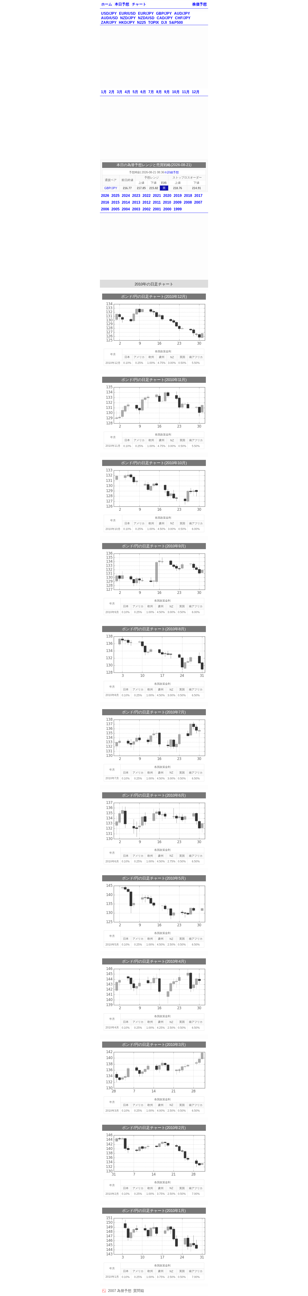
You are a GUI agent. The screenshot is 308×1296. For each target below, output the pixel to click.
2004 (126, 209)
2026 (105, 196)
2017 (198, 196)
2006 (105, 209)
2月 (112, 92)
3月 (119, 92)
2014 (126, 202)
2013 (136, 202)
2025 (115, 196)
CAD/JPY (165, 18)
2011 (157, 202)
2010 (167, 202)
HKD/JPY (127, 22)
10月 (176, 92)
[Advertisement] (154, 56)
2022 (147, 196)
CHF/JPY (183, 18)
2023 (136, 196)
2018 (188, 196)
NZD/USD (146, 18)
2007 (198, 202)
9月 (167, 92)
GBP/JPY (164, 13)
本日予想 (122, 4)
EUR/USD (127, 13)
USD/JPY (109, 13)
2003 (136, 209)
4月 (127, 92)
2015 (115, 202)
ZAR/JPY (109, 22)
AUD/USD (109, 18)
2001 (157, 209)
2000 (167, 209)
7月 (151, 92)
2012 (147, 202)
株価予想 (199, 4)
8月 (159, 92)
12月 (196, 92)
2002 (147, 209)
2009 (177, 202)
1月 (104, 92)
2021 (157, 196)
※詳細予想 (171, 172)
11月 (186, 92)
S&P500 (176, 22)
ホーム (106, 4)
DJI (164, 22)
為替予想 (124, 1291)
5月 (135, 92)
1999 (178, 209)
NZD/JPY (128, 18)
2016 (105, 202)
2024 (126, 196)
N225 (141, 22)
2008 (188, 202)
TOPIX (153, 22)
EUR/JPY (146, 13)
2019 (178, 196)
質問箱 (138, 1291)
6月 (143, 92)
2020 (167, 196)
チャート (139, 4)
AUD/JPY (182, 13)
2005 (115, 209)
